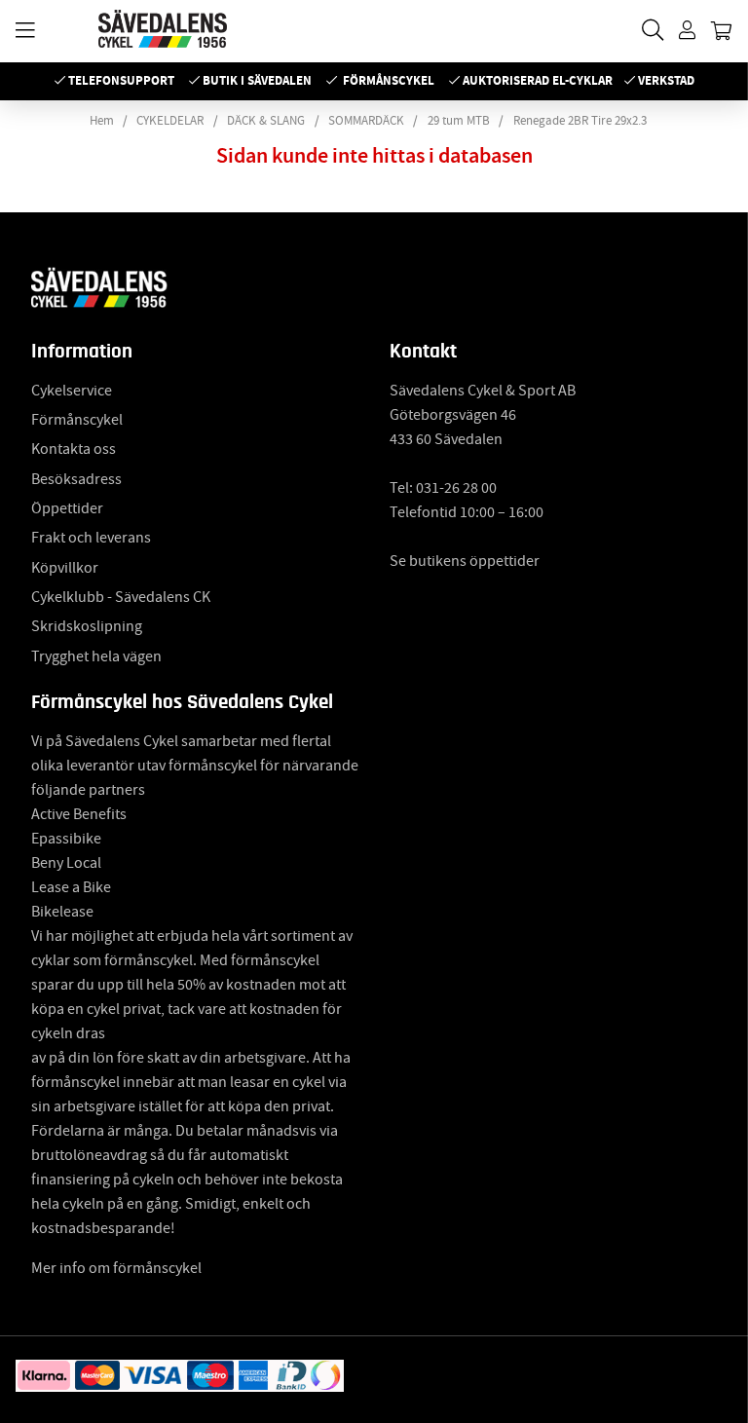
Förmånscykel (388, 80)
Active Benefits (79, 814)
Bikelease (62, 911)
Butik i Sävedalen (257, 80)
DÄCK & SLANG (266, 121)
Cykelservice (71, 390)
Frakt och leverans (91, 537)
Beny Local (66, 863)
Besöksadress (76, 479)
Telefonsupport (121, 80)
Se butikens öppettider (465, 561)
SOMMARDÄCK (366, 121)
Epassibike (66, 838)
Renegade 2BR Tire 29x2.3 (580, 121)
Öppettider (67, 508)
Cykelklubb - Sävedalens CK (120, 597)
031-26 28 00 (456, 488)
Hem (102, 121)
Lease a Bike (71, 887)
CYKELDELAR (170, 121)
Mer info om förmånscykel (116, 1268)
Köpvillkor (64, 568)
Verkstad (666, 80)
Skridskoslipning (86, 626)
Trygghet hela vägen (96, 656)
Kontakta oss (73, 449)
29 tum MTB (459, 121)
